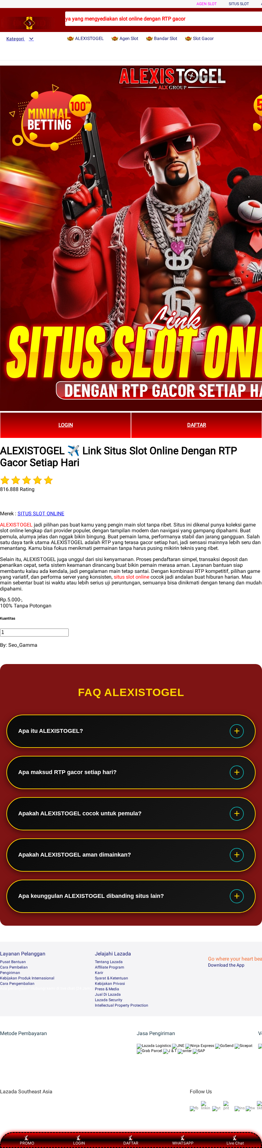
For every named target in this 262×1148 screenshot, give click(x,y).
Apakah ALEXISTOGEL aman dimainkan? (74, 854)
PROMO (27, 1143)
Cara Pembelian (14, 967)
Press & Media (107, 989)
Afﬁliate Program (109, 967)
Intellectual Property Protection (121, 1005)
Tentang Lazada (109, 962)
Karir (99, 972)
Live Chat (235, 1143)
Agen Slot (206, 4)
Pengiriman (10, 972)
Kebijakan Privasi (110, 983)
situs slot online (131, 577)
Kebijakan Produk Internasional (27, 978)
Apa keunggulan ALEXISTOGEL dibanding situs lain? (91, 896)
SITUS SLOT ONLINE (41, 514)
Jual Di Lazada (108, 994)
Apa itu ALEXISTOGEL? (50, 731)
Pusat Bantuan (13, 962)
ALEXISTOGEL (16, 525)
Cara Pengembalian (17, 983)
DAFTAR (196, 425)
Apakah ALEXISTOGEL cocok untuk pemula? (80, 813)
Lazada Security (108, 1000)
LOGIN (65, 425)
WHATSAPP (183, 1143)
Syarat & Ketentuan (111, 978)
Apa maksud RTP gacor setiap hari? (67, 772)
